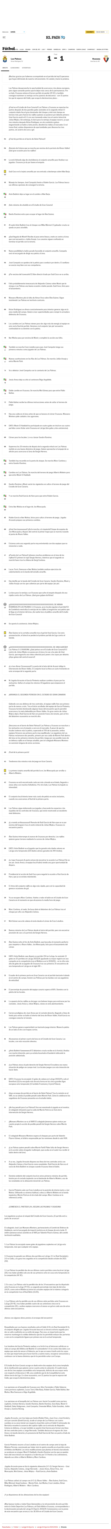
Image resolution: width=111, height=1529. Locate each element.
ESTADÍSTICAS (26, 68)
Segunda (28, 49)
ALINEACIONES (15, 68)
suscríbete (90, 32)
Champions (71, 49)
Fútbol (8, 49)
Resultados (6, 1527)
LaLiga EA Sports (27, 1527)
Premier (49, 49)
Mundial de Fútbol (102, 49)
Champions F (91, 49)
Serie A (64, 49)
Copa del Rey (36, 49)
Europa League (81, 49)
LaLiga (22, 49)
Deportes (15, 49)
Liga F (43, 49)
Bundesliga (57, 49)
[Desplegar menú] (4, 37)
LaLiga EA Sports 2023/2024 (47, 1527)
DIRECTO (5, 68)
